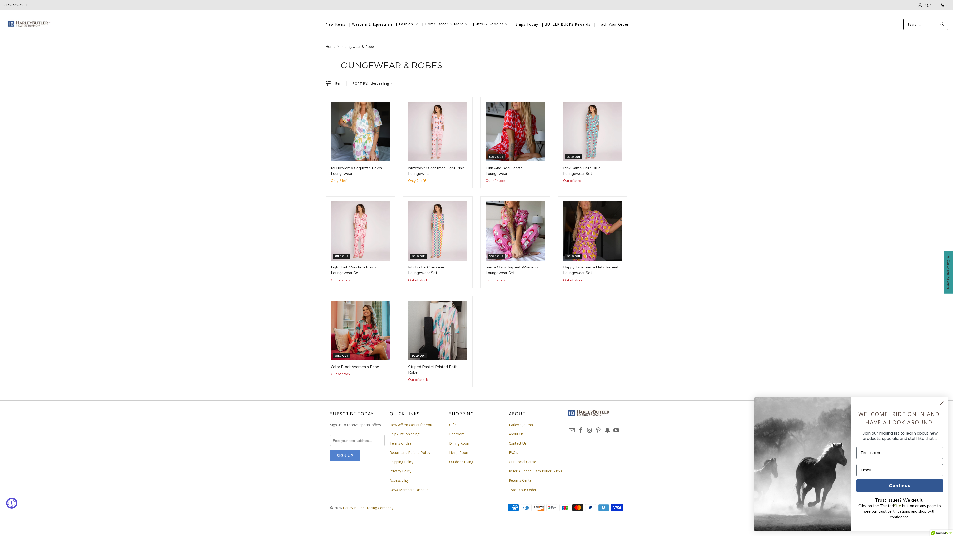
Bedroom (457, 434)
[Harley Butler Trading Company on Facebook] (581, 430)
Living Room (459, 452)
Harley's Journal (521, 424)
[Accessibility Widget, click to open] (11, 503)
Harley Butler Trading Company (368, 507)
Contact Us (518, 443)
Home (331, 46)
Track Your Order (522, 489)
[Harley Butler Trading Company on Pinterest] (598, 430)
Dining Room (459, 443)
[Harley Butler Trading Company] (28, 24)
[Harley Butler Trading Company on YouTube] (616, 430)
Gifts (453, 424)
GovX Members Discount (410, 489)
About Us (516, 434)
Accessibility (399, 480)
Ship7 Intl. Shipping (404, 434)
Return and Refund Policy (410, 452)
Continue (900, 485)
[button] (406, 24)
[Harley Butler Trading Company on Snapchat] (607, 430)
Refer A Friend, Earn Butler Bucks (535, 471)
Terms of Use (401, 443)
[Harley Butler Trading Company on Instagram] (589, 430)
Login (927, 5)
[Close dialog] (941, 403)
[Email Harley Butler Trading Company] (572, 430)
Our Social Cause (522, 461)
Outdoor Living (461, 461)
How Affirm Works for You (411, 424)
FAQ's (513, 452)
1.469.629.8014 (14, 5)
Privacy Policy (400, 471)
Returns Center (521, 480)
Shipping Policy (401, 461)
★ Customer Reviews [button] (948, 272)
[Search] (942, 24)
